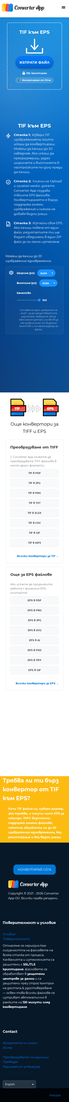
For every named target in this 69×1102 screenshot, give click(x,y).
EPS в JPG (34, 620)
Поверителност (16, 939)
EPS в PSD (34, 650)
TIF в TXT (34, 503)
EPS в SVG (34, 630)
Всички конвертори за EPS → (37, 683)
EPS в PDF (34, 600)
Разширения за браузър (21, 1066)
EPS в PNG (35, 610)
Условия (9, 934)
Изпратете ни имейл (20, 1043)
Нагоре (55, 1095)
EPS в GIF (34, 670)
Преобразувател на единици (26, 1057)
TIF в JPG (34, 483)
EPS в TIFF (34, 660)
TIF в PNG (34, 493)
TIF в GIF (34, 533)
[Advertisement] (34, 734)
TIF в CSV (34, 523)
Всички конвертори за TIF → (38, 556)
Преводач (10, 1062)
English (10, 1084)
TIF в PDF (34, 473)
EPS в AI (34, 640)
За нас (7, 1047)
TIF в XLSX (34, 513)
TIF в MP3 (34, 542)
